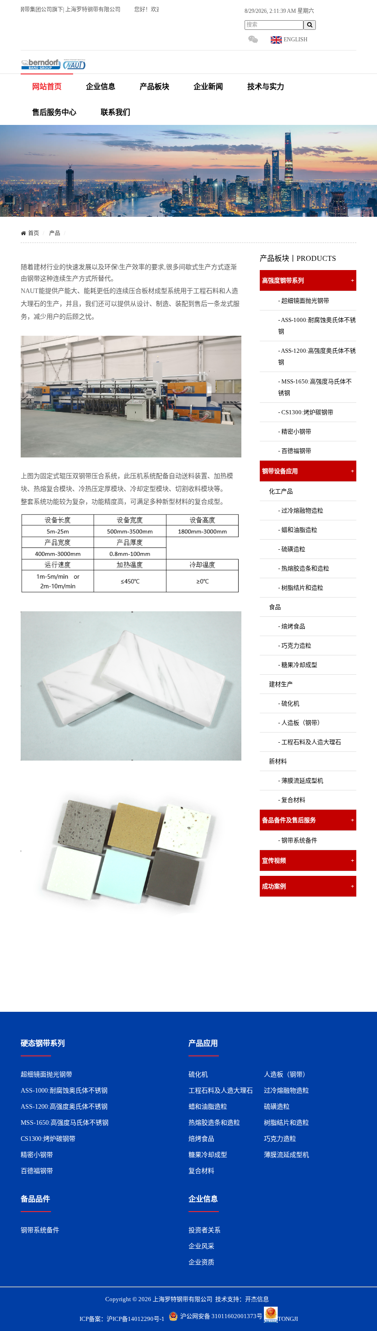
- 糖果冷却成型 (297, 664)
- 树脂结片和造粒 (300, 587)
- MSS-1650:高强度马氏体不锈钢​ (315, 387)
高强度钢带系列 (308, 280)
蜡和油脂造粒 (207, 1106)
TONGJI (288, 1318)
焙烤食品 (201, 1138)
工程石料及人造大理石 (220, 1090)
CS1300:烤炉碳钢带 (48, 1138)
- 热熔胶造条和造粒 (303, 568)
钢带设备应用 (308, 471)
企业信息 (100, 86)
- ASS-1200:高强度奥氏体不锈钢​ (317, 356)
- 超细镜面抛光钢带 (303, 300)
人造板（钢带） (286, 1074)
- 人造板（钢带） (300, 722)
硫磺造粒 (277, 1106)
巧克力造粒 (280, 1138)
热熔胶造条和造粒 (214, 1122)
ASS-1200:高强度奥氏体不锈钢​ (64, 1106)
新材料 (278, 761)
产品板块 (154, 86)
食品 (275, 606)
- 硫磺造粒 (291, 549)
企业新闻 (208, 86)
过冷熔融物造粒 (286, 1090)
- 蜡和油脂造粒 (297, 529)
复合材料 (201, 1170)
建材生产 (281, 684)
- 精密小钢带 (294, 431)
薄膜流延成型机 (286, 1154)
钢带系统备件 (40, 1230)
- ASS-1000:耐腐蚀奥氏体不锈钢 (317, 325)
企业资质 (201, 1262)
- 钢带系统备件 (297, 840)
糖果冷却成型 (207, 1154)
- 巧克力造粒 (294, 645)
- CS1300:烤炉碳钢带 (305, 412)
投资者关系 (204, 1230)
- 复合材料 (291, 799)
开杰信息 (257, 1299)
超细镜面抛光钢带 (46, 1074)
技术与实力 (265, 86)
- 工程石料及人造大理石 (309, 742)
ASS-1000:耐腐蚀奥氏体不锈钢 (64, 1090)
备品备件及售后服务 (308, 820)
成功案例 (308, 886)
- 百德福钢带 (294, 450)
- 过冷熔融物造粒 (300, 510)
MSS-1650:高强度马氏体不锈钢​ (65, 1122)
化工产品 (281, 491)
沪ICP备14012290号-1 (136, 1318)
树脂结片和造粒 (286, 1122)
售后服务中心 (54, 112)
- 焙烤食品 (291, 626)
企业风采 (201, 1246)
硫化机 (198, 1074)
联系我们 (115, 112)
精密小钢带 (37, 1154)
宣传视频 (308, 860)
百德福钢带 (37, 1170)
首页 (33, 233)
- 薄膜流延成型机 (300, 780)
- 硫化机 (288, 703)
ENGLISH (295, 39)
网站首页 (47, 86)
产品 (54, 233)
